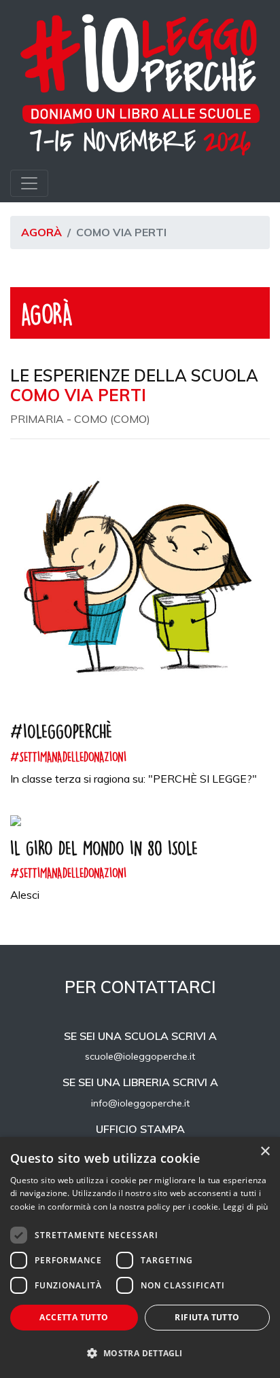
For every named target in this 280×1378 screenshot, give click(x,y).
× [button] (265, 1152)
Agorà (41, 232)
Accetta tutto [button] (73, 1317)
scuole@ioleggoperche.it (140, 1056)
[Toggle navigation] (29, 183)
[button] (140, 1353)
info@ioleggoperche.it (140, 1103)
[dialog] (140, 1257)
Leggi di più (245, 1206)
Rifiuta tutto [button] (207, 1317)
